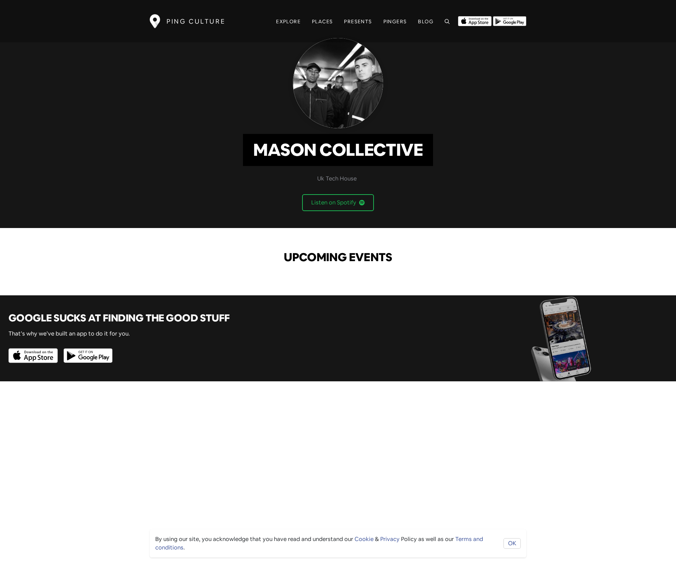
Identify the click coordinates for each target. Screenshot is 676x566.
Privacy (390, 539)
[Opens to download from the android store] (509, 20)
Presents (358, 21)
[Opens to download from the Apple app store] (475, 20)
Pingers (395, 21)
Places (322, 21)
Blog (425, 21)
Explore (288, 21)
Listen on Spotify (333, 202)
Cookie (364, 539)
